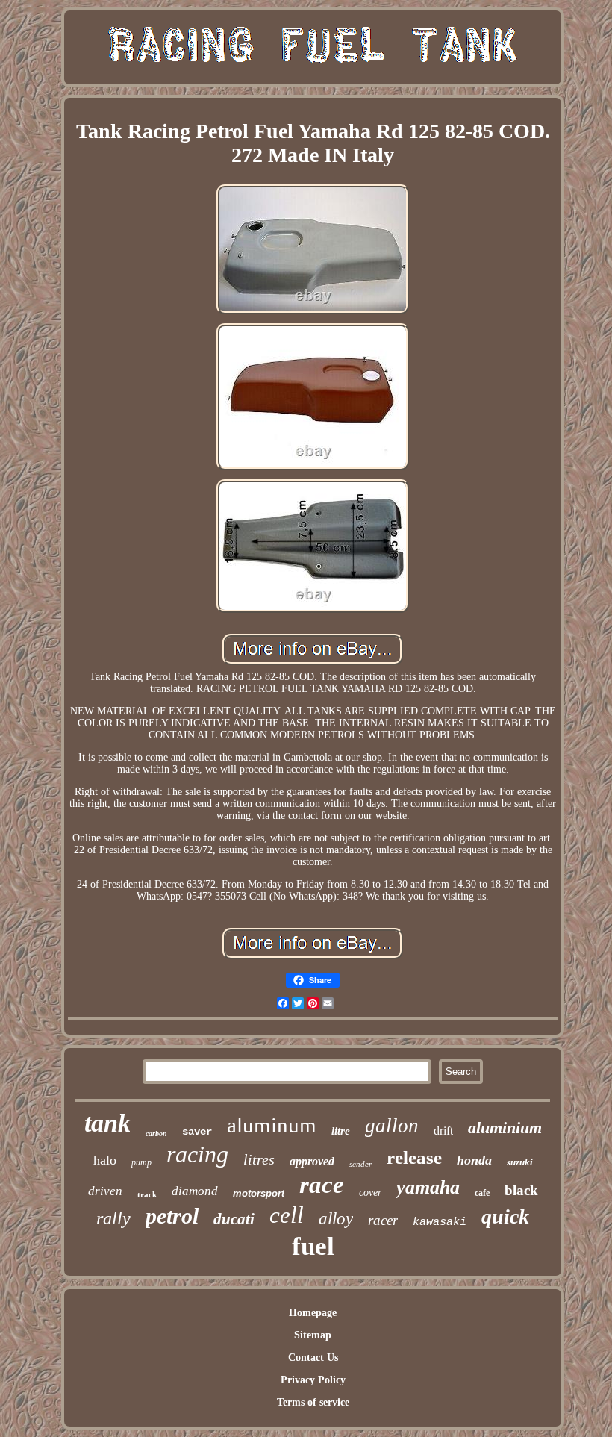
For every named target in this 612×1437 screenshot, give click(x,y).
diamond (195, 1191)
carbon (156, 1133)
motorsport (258, 1193)
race (321, 1184)
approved (312, 1161)
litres (259, 1159)
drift (443, 1130)
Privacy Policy (313, 1379)
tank (107, 1123)
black (521, 1190)
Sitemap (312, 1335)
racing (197, 1154)
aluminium (505, 1127)
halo (104, 1160)
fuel (313, 1246)
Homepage (313, 1312)
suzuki (520, 1162)
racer (383, 1220)
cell (286, 1215)
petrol (172, 1215)
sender (360, 1163)
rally (113, 1218)
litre (340, 1131)
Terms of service (313, 1402)
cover (370, 1192)
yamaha (428, 1187)
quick (505, 1216)
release (414, 1157)
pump (141, 1162)
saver (197, 1132)
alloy (336, 1218)
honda (474, 1160)
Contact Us (313, 1357)
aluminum (271, 1125)
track (147, 1194)
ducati (234, 1219)
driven (105, 1191)
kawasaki (439, 1222)
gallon (392, 1126)
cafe (482, 1193)
